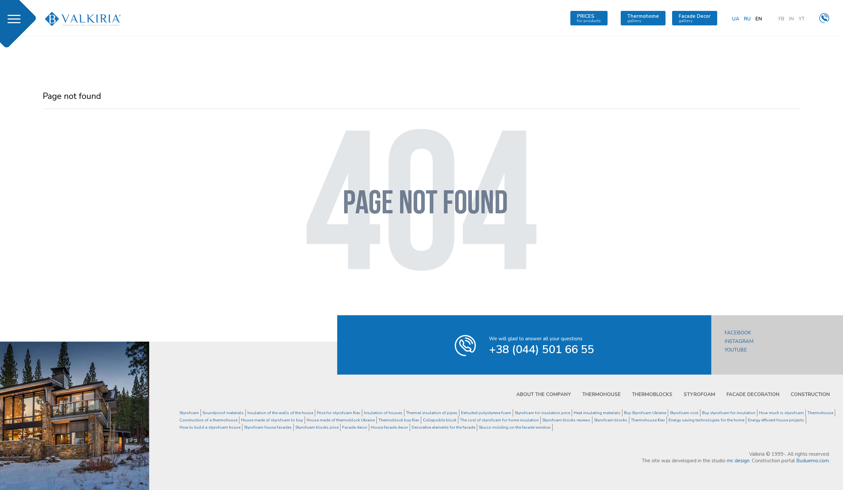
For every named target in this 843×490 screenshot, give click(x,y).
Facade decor (354, 427)
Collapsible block (439, 420)
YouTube (735, 350)
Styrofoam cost (684, 412)
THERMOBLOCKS (652, 394)
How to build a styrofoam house (209, 427)
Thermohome (643, 18)
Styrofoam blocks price (317, 427)
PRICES (589, 18)
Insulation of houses (383, 412)
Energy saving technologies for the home (706, 420)
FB (781, 18)
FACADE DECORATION (752, 394)
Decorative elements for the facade (443, 427)
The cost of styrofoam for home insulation (499, 420)
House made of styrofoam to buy (272, 420)
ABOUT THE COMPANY (543, 394)
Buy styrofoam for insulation (728, 412)
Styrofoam (189, 412)
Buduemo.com (812, 460)
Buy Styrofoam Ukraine (645, 412)
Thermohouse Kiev (648, 420)
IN (791, 18)
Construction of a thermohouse (208, 420)
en (758, 18)
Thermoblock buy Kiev (398, 420)
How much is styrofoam (781, 412)
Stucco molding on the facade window (515, 427)
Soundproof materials (223, 412)
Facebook (737, 332)
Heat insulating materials (597, 412)
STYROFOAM (699, 394)
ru (747, 18)
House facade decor (389, 427)
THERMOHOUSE (601, 394)
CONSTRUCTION (810, 394)
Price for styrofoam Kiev (338, 412)
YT (801, 18)
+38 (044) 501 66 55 (541, 349)
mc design (738, 460)
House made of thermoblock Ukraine (341, 420)
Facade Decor (695, 18)
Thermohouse (820, 412)
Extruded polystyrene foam (486, 412)
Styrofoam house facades (268, 427)
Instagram (738, 341)
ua (735, 18)
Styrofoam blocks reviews (566, 420)
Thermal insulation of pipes (431, 412)
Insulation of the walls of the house (280, 412)
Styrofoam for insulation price (542, 412)
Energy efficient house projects (776, 420)
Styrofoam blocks (610, 420)
